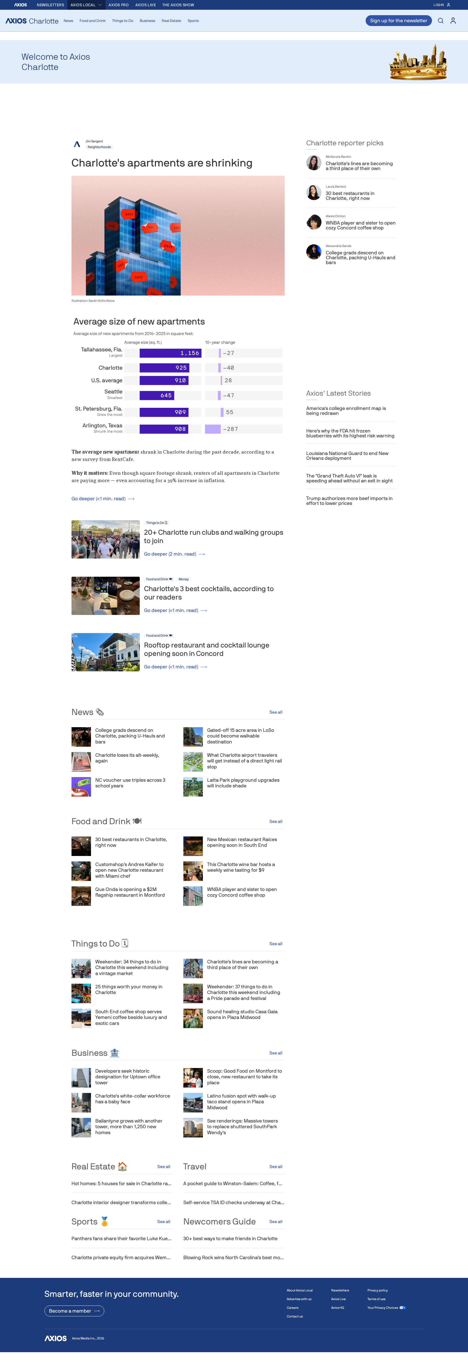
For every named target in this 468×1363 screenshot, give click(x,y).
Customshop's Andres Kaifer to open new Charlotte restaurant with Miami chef (129, 870)
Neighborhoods (99, 147)
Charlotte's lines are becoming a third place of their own (242, 964)
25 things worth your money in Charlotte (128, 989)
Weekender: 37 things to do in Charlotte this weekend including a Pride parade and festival (243, 992)
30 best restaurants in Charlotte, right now (131, 842)
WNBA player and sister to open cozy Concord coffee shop (242, 892)
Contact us (295, 1316)
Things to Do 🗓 (156, 523)
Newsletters (50, 5)
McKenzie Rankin (338, 156)
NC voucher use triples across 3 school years (130, 783)
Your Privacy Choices (383, 1307)
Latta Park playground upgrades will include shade (243, 783)
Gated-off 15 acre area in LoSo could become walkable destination (240, 736)
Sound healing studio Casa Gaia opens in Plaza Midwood (242, 1014)
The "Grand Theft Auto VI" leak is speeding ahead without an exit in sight (349, 478)
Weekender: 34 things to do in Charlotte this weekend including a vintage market (131, 967)
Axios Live (145, 5)
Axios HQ (337, 1307)
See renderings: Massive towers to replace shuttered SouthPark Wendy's (242, 1126)
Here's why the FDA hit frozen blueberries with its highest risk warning (350, 433)
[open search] (440, 20)
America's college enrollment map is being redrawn (346, 411)
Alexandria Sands (338, 246)
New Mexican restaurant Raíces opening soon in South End (242, 842)
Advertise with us (299, 1299)
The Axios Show (178, 5)
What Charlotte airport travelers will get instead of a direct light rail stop (244, 760)
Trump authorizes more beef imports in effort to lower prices (349, 501)
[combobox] (86, 5)
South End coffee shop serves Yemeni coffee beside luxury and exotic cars (131, 1017)
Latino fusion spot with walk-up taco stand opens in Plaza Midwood (241, 1101)
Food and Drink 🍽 (159, 579)
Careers (292, 1307)
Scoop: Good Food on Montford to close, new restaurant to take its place (244, 1076)
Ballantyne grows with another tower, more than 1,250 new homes (128, 1126)
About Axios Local (300, 1290)
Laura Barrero (336, 186)
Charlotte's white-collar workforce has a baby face (132, 1099)
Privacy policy (378, 1290)
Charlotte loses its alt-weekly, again (127, 758)
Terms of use (377, 1299)
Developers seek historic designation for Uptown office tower (127, 1076)
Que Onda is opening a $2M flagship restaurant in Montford (130, 892)
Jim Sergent (94, 141)
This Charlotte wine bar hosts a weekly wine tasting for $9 (241, 867)
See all (275, 712)
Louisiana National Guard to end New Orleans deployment (347, 456)
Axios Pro (119, 5)
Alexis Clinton (336, 216)
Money (184, 579)
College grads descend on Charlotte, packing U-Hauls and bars (130, 736)
